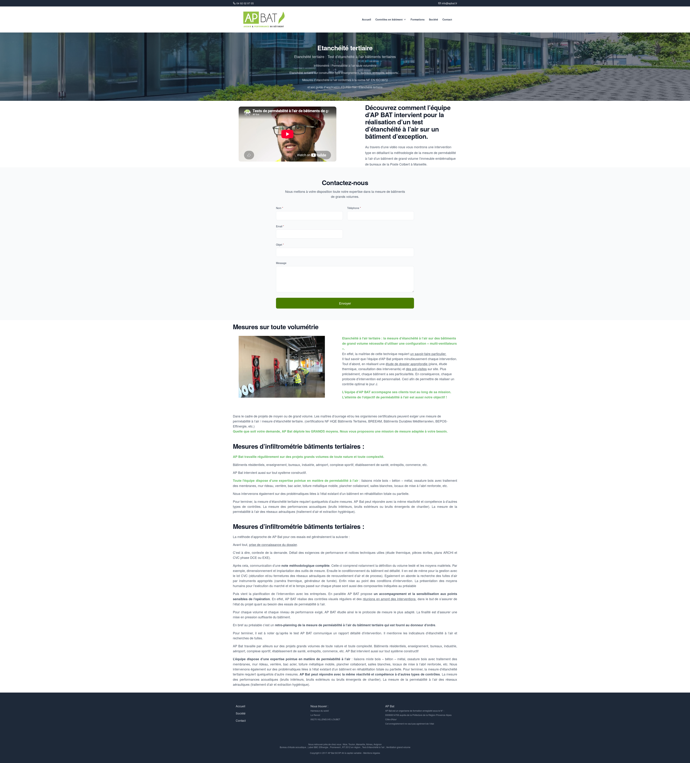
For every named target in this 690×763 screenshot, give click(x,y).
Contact (447, 19)
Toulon (351, 744)
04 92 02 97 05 (245, 3)
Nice (345, 744)
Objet (280, 244)
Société (433, 19)
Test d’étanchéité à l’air (373, 747)
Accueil (366, 19)
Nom (279, 208)
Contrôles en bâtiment (389, 19)
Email (280, 226)
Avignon (378, 744)
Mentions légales (371, 752)
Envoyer (345, 303)
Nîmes (369, 744)
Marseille (360, 744)
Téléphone (354, 208)
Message (281, 263)
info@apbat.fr (449, 3)
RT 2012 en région (351, 747)
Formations (418, 19)
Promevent (335, 747)
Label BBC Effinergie (318, 747)
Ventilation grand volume (398, 747)
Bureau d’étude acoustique (293, 747)
